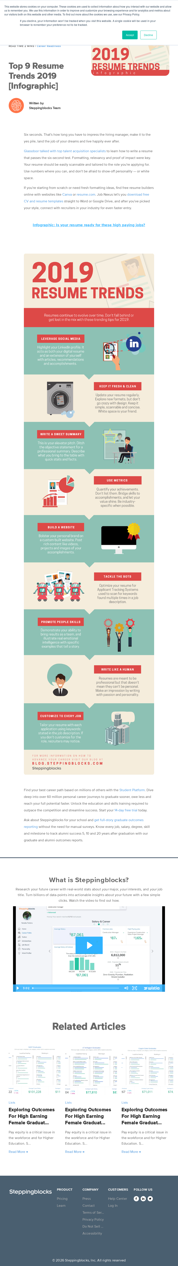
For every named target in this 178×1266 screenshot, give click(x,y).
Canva (67, 194)
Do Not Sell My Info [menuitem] (93, 1226)
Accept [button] (130, 35)
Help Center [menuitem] (117, 1198)
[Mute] (126, 988)
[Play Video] (17, 988)
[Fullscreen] (134, 988)
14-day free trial (125, 810)
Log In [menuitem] (113, 1205)
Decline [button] (148, 35)
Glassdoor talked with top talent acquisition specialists (65, 151)
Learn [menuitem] (61, 1205)
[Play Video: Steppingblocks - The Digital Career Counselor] (89, 945)
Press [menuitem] (86, 1198)
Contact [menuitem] (88, 1205)
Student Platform (132, 790)
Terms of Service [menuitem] (93, 1212)
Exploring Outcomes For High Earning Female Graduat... (32, 1116)
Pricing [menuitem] (62, 1198)
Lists (12, 1102)
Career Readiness (49, 46)
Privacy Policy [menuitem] (93, 1219)
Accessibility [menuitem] (92, 1233)
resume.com (86, 194)
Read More (18, 1152)
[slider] (76, 988)
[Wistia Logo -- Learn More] (152, 988)
